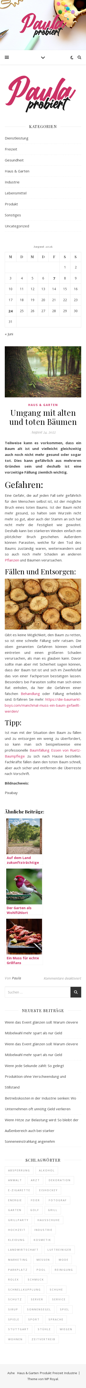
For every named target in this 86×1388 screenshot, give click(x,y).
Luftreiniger (59, 1249)
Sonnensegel (39, 1309)
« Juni (9, 333)
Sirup (13, 1309)
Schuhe (56, 1289)
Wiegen (66, 1329)
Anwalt (15, 1180)
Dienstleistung (16, 138)
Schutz (15, 1299)
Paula (16, 978)
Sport (34, 1319)
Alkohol (47, 1170)
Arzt (35, 1180)
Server (37, 1299)
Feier (35, 1200)
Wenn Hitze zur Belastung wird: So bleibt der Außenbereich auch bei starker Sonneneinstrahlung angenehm (42, 1130)
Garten (15, 1210)
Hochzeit (17, 1230)
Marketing (18, 1259)
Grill (53, 1210)
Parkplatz (18, 1269)
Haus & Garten (17, 171)
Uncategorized (17, 226)
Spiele (13, 1319)
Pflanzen (12, 560)
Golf (34, 1210)
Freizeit (11, 149)
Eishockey (48, 1190)
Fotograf (58, 1200)
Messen (43, 1259)
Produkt (11, 204)
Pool (41, 1269)
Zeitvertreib (43, 1339)
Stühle (44, 1329)
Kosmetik (42, 1240)
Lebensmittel (16, 193)
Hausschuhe (49, 1220)
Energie (15, 1200)
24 (10, 311)
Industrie (12, 182)
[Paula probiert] (43, 25)
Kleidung (16, 1240)
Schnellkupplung (24, 1289)
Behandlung (30, 693)
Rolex (13, 1279)
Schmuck (36, 1279)
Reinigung (64, 1269)
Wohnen (15, 1339)
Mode (64, 1259)
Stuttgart (18, 1329)
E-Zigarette (19, 1190)
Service (59, 1299)
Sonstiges (13, 215)
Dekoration (60, 1180)
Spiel (64, 1309)
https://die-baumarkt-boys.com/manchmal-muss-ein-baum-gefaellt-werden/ (43, 705)
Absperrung (19, 1170)
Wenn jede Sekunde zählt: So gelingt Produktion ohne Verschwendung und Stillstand (35, 1076)
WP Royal (51, 1379)
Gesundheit (14, 160)
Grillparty (18, 1220)
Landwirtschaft (23, 1249)
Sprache (56, 1319)
